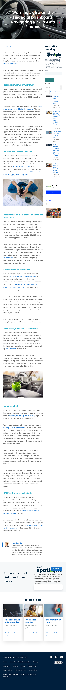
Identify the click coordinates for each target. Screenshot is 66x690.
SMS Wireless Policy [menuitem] (21, 670)
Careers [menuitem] (15, 666)
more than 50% (11, 349)
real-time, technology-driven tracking (22, 416)
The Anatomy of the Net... (53, 621)
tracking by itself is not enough (14, 428)
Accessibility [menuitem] (33, 670)
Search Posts (49, 84)
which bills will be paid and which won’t (22, 276)
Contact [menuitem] (22, 666)
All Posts (10, 46)
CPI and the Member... (30, 621)
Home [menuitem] (5, 662)
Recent (47, 91)
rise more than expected (21, 167)
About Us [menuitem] (12, 662)
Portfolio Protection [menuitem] (24, 662)
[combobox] (52, 87)
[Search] (61, 87)
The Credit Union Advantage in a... (13, 621)
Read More (17, 635)
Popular (52, 91)
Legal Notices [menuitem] (7, 670)
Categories (57, 91)
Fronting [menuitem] (35, 662)
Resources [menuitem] (6, 666)
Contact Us (17, 657)
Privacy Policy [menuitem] (32, 666)
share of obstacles (10, 64)
